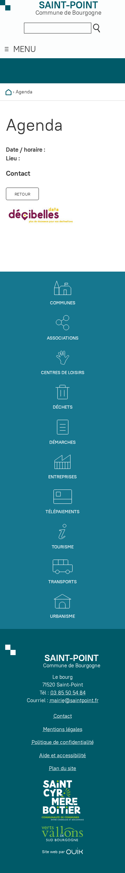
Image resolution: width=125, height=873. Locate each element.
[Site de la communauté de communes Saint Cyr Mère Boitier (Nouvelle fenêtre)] (63, 800)
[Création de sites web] (74, 851)
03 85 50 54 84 (67, 692)
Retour (22, 194)
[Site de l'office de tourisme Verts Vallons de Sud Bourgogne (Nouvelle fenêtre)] (62, 833)
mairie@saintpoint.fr (74, 700)
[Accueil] (8, 92)
